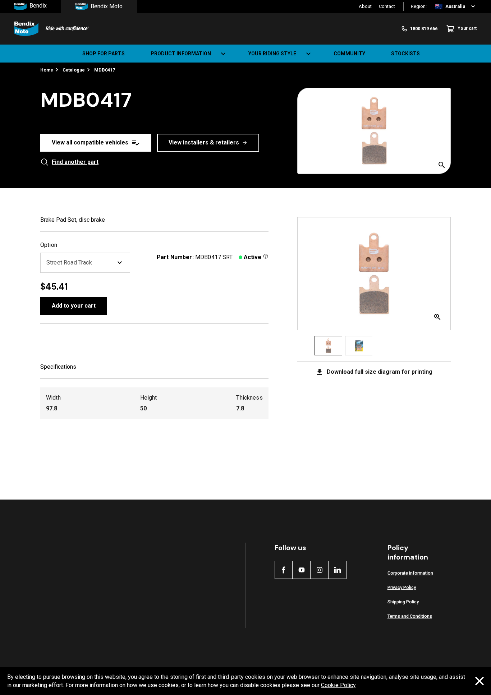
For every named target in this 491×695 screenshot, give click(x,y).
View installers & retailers (204, 142)
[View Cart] (479, 53)
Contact (387, 6)
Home (46, 70)
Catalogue (74, 70)
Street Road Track (69, 262)
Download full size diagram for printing (379, 371)
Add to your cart (74, 305)
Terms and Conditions (409, 616)
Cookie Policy (338, 685)
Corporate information (410, 573)
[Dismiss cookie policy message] (479, 681)
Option (48, 244)
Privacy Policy (401, 587)
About (365, 6)
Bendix (38, 6)
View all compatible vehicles (90, 142)
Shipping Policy (403, 601)
